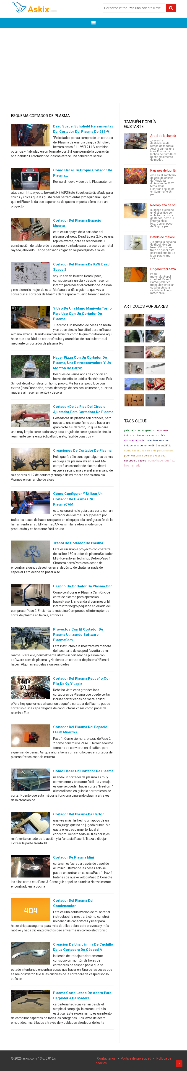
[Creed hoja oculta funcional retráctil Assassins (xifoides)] (155, 368)
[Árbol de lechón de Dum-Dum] (135, 141)
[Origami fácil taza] (135, 274)
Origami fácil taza (163, 269)
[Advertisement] (93, 62)
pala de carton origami (137, 430)
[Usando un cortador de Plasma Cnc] (30, 596)
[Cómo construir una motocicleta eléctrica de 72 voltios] (155, 320)
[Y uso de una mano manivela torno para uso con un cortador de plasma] (30, 318)
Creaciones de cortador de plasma (82, 450)
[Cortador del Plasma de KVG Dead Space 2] (30, 274)
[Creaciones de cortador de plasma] (30, 460)
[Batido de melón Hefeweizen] (135, 242)
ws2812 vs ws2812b (159, 445)
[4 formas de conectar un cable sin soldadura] (134, 400)
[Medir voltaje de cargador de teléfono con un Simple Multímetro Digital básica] (155, 384)
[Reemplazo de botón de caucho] (135, 210)
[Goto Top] (179, 1063)
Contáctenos (106, 1058)
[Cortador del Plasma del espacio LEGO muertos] (30, 737)
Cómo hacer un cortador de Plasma (83, 771)
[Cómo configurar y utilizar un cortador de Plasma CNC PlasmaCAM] (30, 503)
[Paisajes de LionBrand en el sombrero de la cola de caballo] (135, 176)
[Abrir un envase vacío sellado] (155, 352)
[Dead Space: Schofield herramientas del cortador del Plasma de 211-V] (30, 136)
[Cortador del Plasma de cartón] (30, 824)
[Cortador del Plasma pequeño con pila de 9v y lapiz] (30, 688)
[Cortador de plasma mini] (30, 867)
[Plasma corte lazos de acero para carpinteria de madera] (30, 1003)
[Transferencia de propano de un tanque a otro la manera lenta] (155, 336)
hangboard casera (135, 460)
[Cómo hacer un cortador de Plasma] (30, 780)
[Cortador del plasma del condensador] (30, 910)
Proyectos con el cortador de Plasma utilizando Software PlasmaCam (78, 634)
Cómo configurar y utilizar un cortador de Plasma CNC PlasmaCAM (78, 499)
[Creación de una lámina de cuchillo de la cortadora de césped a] (30, 954)
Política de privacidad (136, 1058)
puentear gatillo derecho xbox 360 (144, 455)
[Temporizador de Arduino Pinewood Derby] (134, 320)
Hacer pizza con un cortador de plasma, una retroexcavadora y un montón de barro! (82, 362)
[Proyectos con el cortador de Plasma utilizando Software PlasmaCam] (30, 639)
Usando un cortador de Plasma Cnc (82, 586)
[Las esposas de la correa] (134, 352)
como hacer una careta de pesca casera (149, 450)
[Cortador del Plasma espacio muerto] (30, 230)
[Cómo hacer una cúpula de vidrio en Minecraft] (134, 384)
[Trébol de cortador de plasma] (30, 552)
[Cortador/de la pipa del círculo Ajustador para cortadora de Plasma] (30, 416)
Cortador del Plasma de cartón (78, 814)
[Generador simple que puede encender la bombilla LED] (155, 400)
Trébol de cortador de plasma (78, 543)
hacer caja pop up (148, 435)
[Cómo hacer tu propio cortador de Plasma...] (30, 180)
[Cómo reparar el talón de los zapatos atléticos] (134, 336)
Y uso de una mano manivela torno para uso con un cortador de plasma (82, 313)
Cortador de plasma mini (73, 857)
